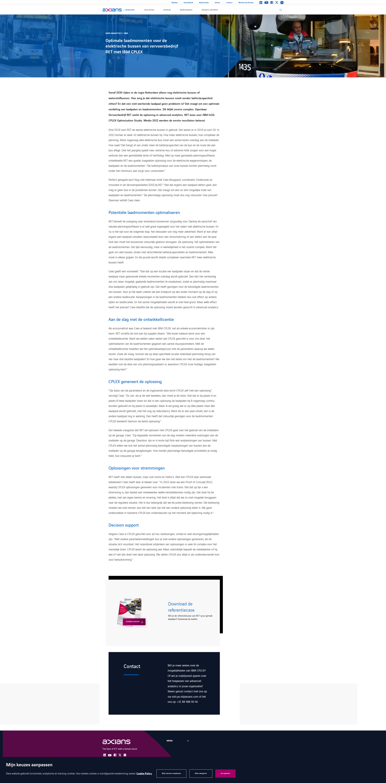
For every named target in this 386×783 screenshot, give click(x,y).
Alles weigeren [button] (201, 773)
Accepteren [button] (225, 773)
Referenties (204, 3)
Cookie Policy (144, 773)
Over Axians (149, 10)
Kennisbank (188, 3)
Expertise (167, 10)
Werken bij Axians (246, 3)
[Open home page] (112, 9)
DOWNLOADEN (132, 621)
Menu (170, 741)
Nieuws (175, 3)
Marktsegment (186, 10)
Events (217, 3)
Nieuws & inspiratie (210, 10)
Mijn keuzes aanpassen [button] (171, 773)
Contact (229, 3)
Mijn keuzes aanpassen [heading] (29, 765)
